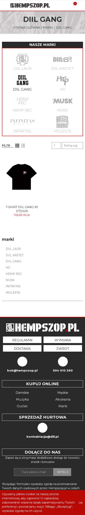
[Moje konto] (81, 5)
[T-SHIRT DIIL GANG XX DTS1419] (22, 177)
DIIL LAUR (22, 68)
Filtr (6, 145)
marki (8, 239)
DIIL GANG (22, 89)
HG (62, 89)
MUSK (62, 110)
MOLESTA (62, 131)
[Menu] (4, 5)
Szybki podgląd (32, 160)
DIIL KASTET (62, 68)
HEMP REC (22, 110)
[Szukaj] (67, 5)
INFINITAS (22, 131)
